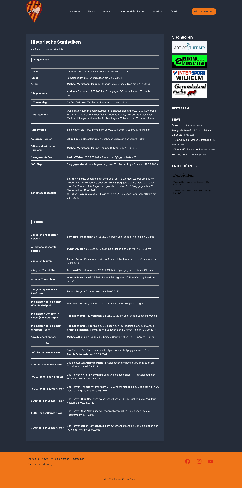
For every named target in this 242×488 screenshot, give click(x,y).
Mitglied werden (203, 11)
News (91, 11)
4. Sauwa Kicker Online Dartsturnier (192, 140)
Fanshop (175, 11)
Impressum (78, 458)
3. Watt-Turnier (180, 125)
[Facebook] (188, 461)
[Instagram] (199, 461)
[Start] (32, 49)
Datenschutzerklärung (40, 464)
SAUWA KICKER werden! (186, 149)
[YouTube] (211, 461)
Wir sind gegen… (181, 154)
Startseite (74, 11)
